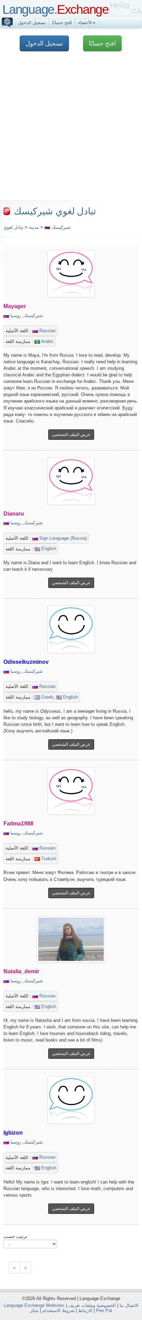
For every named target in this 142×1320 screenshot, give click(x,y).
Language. (55, 9)
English (48, 548)
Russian (46, 330)
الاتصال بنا (129, 1305)
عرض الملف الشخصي (71, 434)
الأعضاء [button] (85, 22)
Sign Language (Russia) (62, 538)
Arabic (47, 341)
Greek (46, 697)
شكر (34, 1310)
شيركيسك (33, 315)
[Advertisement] (71, 129)
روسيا (15, 315)
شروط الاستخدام (58, 1310)
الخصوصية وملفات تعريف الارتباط (92, 1308)
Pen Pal (104, 1310)
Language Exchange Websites (34, 1305)
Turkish (48, 858)
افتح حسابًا (62, 22)
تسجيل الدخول (32, 22)
